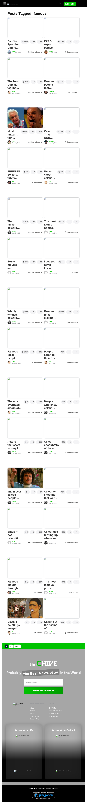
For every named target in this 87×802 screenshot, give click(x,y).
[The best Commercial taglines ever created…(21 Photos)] (25, 68)
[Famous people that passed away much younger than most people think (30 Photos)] (62, 68)
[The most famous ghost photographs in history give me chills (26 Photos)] (62, 568)
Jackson (51, 141)
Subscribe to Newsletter (43, 690)
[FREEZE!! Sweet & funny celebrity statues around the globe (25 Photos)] (25, 158)
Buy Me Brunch (54, 713)
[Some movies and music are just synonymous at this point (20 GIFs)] (25, 248)
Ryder (14, 51)
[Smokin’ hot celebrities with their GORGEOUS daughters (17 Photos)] (25, 518)
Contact (32, 713)
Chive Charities (54, 716)
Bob (13, 91)
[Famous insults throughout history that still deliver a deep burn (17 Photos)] (25, 568)
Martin (51, 591)
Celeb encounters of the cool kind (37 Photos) (51, 448)
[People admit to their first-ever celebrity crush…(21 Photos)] (62, 338)
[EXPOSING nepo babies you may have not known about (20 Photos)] (62, 27)
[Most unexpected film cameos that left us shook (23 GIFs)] (25, 117)
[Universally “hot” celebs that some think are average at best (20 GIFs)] (62, 158)
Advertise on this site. (43, 799)
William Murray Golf (55, 711)
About (32, 708)
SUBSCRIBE (70, 4)
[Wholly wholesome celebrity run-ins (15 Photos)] (25, 298)
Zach (13, 141)
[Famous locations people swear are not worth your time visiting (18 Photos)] (25, 338)
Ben (13, 591)
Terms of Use (34, 716)
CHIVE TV (52, 708)
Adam (14, 231)
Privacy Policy (35, 719)
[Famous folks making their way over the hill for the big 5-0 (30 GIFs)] (62, 298)
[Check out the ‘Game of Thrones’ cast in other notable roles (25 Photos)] (62, 608)
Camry (51, 51)
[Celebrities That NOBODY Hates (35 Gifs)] (62, 117)
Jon (13, 181)
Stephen (51, 91)
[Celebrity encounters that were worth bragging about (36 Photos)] (62, 478)
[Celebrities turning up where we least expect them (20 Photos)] (62, 518)
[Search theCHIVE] (60, 3)
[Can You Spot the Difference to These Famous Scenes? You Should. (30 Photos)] (25, 27)
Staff (50, 231)
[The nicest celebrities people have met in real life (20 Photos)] (25, 207)
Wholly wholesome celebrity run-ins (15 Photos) (14, 319)
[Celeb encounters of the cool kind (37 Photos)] (62, 428)
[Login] (79, 4)
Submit (32, 711)
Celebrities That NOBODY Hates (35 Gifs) (51, 139)
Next (17, 646)
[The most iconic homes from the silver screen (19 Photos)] (62, 207)
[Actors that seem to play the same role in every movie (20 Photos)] (25, 428)
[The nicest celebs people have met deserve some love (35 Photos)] (25, 478)
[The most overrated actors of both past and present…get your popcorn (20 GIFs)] (25, 388)
